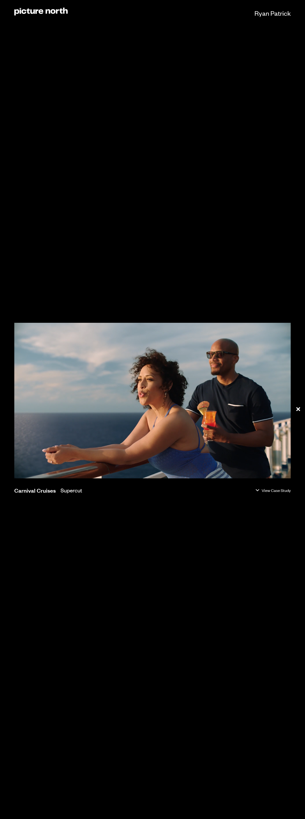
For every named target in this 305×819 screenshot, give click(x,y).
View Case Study (276, 490)
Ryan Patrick (272, 13)
